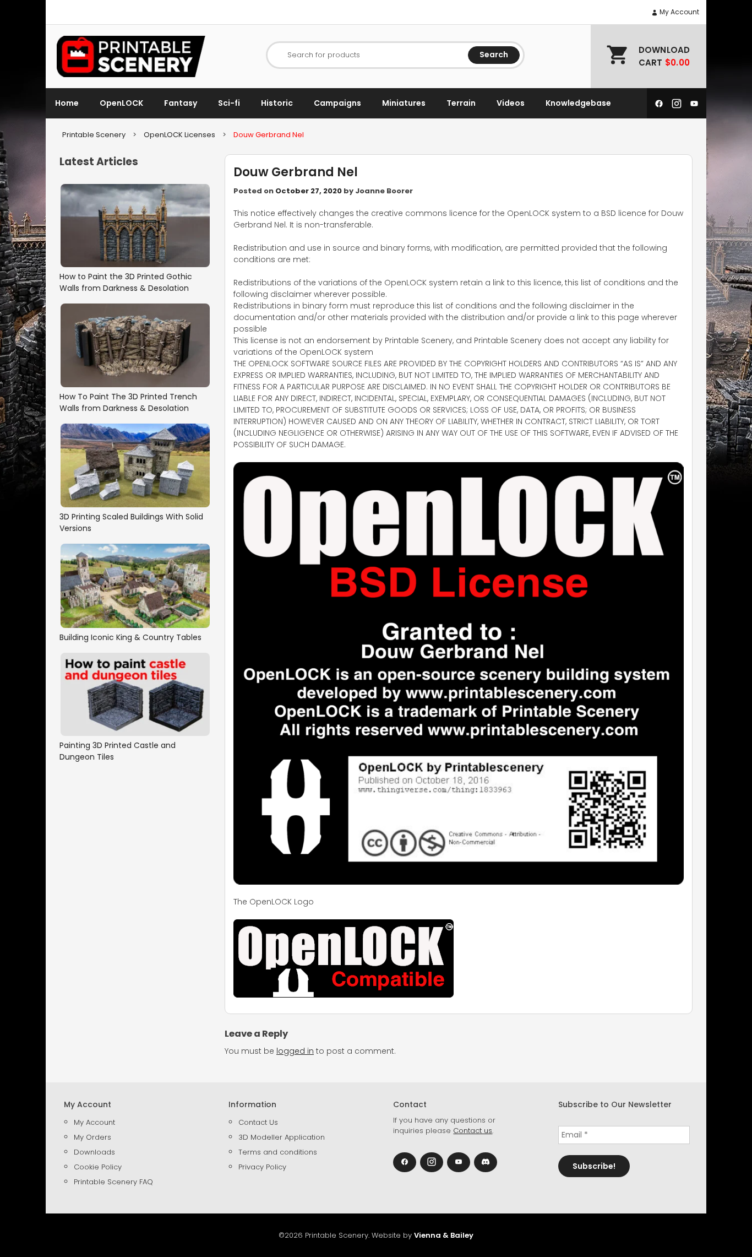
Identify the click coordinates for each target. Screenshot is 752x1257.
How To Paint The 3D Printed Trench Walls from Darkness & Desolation (128, 402)
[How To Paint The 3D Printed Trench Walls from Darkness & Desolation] (135, 345)
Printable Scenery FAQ (113, 1182)
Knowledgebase (578, 103)
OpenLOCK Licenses (179, 134)
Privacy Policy (262, 1167)
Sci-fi (229, 103)
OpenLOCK (121, 103)
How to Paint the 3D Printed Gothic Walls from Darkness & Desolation (125, 282)
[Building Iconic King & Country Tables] (135, 586)
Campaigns (337, 103)
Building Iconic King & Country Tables (130, 637)
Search (493, 54)
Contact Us (258, 1122)
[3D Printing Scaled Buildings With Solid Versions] (135, 465)
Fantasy (180, 103)
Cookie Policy (98, 1167)
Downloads (94, 1152)
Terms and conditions (277, 1152)
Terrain (461, 103)
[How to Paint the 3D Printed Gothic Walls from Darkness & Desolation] (135, 226)
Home (67, 103)
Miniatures (404, 103)
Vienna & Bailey (443, 1235)
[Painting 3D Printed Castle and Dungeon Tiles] (135, 694)
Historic (277, 103)
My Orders (92, 1137)
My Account (678, 12)
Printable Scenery (94, 134)
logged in (295, 1050)
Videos (511, 103)
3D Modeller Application (281, 1137)
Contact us (472, 1130)
